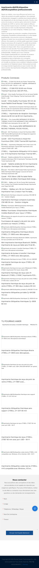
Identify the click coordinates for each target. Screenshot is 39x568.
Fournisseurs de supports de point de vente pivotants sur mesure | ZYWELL (18, 222)
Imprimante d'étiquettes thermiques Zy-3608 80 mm (18, 302)
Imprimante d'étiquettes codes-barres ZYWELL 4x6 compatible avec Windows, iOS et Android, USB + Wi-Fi (19, 467)
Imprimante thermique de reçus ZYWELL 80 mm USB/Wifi (18, 263)
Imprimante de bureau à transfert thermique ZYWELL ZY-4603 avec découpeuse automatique (18, 254)
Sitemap (25, 564)
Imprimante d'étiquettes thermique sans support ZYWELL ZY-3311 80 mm (16, 409)
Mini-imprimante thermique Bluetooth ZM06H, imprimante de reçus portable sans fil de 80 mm (19, 244)
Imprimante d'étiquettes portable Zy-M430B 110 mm (18, 294)
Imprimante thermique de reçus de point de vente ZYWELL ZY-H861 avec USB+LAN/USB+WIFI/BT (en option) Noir (18, 380)
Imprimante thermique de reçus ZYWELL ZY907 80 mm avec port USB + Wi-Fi (16, 438)
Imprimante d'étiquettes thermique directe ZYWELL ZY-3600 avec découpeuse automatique (17, 233)
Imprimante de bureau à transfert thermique (15, 324)
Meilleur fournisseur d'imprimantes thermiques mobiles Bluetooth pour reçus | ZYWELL (19, 212)
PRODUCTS (33, 324)
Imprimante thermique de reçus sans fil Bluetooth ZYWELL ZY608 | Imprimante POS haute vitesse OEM (18, 274)
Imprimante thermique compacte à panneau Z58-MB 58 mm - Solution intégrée (18, 201)
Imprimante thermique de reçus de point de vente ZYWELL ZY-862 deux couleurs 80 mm (18, 285)
